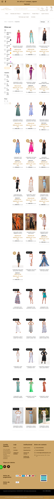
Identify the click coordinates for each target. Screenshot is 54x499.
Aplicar (10, 103)
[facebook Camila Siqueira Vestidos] (5, 1)
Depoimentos (27, 450)
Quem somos (27, 447)
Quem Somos (45, 13)
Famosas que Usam (24, 17)
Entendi (47, 497)
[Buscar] (38, 9)
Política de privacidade (26, 457)
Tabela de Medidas (15, 453)
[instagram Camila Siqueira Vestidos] (2, 1)
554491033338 (40, 447)
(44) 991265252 (40, 450)
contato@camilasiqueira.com (43, 452)
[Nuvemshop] (47, 491)
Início (6, 13)
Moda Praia (35, 13)
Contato (33, 17)
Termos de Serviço (26, 453)
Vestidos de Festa (15, 13)
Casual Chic (26, 13)
